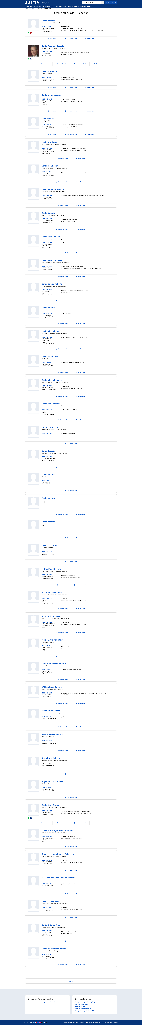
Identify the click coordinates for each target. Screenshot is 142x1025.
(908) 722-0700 (47, 433)
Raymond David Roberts (53, 781)
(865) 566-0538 (47, 646)
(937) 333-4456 (47, 669)
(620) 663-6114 (47, 551)
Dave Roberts (48, 118)
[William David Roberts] (33, 692)
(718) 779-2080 (47, 337)
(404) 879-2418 (47, 219)
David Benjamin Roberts (53, 189)
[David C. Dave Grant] (33, 906)
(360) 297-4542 (47, 172)
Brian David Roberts (51, 758)
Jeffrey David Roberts (51, 569)
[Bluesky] (44, 1022)
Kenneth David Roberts (52, 734)
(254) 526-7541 (47, 860)
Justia (25, 8)
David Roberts (48, 20)
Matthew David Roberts (53, 592)
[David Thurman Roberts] (33, 51)
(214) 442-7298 (47, 242)
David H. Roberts (49, 71)
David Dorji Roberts (51, 403)
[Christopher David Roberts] (33, 668)
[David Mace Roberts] (33, 241)
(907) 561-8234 (47, 954)
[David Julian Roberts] (33, 100)
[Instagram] (40, 1022)
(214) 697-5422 (47, 457)
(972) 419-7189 (47, 836)
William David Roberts (52, 687)
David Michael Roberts (52, 331)
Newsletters (75, 6)
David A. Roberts (49, 142)
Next (71, 981)
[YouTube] (36, 1022)
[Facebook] (38, 1022)
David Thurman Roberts (53, 46)
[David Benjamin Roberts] (33, 194)
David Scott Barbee (50, 805)
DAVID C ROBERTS (50, 427)
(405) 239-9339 (47, 740)
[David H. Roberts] (33, 76)
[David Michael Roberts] (33, 336)
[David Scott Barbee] (33, 810)
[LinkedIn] (34, 1022)
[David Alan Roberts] (33, 170)
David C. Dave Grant (51, 901)
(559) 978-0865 (47, 148)
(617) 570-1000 (47, 77)
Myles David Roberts (51, 710)
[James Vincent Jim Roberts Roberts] (33, 835)
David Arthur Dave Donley (54, 948)
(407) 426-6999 (47, 52)
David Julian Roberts (51, 95)
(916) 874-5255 (47, 598)
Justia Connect (68, 1022)
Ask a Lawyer (38, 6)
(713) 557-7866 (47, 907)
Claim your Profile (80, 1006)
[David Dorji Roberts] (33, 408)
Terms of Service (93, 1022)
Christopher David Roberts (54, 663)
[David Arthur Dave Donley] (33, 953)
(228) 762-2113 (47, 313)
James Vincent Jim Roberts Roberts (58, 830)
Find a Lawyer (29, 6)
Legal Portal (76, 1022)
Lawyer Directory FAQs (81, 1004)
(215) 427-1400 (47, 787)
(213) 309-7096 (47, 266)
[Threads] (42, 1022)
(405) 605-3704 (47, 386)
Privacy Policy (102, 1022)
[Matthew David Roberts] (33, 597)
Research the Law (48, 6)
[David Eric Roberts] (33, 550)
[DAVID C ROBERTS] (33, 432)
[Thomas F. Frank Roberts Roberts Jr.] (33, 859)
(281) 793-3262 (47, 884)
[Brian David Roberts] (33, 762)
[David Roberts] (33, 25)
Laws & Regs (67, 6)
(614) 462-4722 (47, 575)
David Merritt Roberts (52, 260)
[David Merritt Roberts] (33, 265)
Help (87, 1022)
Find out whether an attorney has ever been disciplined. (44, 1002)
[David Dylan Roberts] (33, 361)
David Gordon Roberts (52, 284)
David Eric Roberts (50, 545)
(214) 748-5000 (47, 931)
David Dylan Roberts (51, 356)
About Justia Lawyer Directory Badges (85, 1002)
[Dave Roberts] (33, 123)
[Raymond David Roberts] (33, 786)
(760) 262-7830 (47, 622)
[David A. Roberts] (33, 147)
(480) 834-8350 (47, 480)
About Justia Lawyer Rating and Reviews (86, 1011)
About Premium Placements (83, 1008)
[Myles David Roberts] (33, 715)
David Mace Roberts (51, 236)
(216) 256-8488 (47, 362)
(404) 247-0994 (47, 26)
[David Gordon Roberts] (33, 288)
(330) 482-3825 (47, 811)
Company (82, 1022)
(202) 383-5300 (47, 124)
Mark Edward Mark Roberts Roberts (58, 877)
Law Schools (58, 6)
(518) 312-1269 (47, 693)
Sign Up (114, 2)
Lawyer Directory (32, 8)
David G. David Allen (51, 925)
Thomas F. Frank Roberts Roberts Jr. (58, 854)
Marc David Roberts (51, 616)
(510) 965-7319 (47, 409)
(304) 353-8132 (47, 717)
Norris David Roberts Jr (52, 640)
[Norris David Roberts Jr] (33, 644)
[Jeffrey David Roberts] (33, 573)
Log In (107, 2)
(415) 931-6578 (47, 290)
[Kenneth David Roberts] (33, 739)
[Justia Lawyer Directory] (32, 2)
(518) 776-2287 (47, 195)
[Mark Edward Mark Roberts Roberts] (33, 882)
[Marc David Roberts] (33, 621)
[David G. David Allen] (33, 929)
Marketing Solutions (85, 6)
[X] (46, 1022)
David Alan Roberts (50, 166)
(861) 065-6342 (47, 99)
